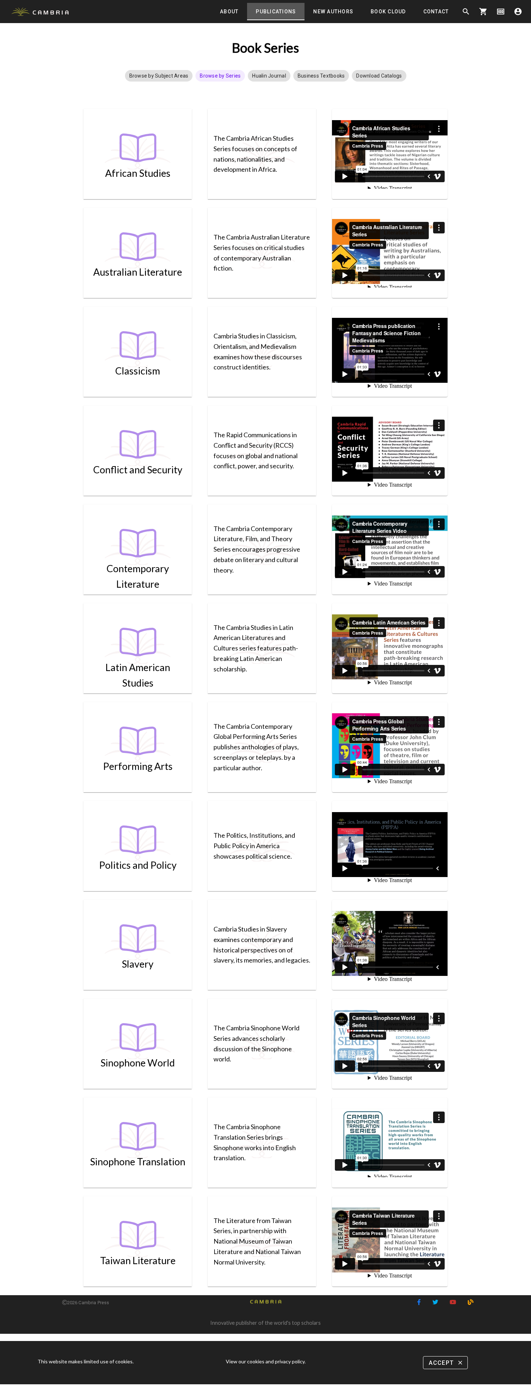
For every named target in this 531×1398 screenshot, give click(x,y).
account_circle (518, 11)
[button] (159, 76)
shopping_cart (483, 11)
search (466, 11)
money (500, 11)
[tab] (229, 11)
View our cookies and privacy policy (265, 1361)
